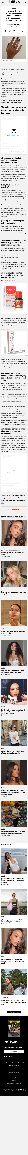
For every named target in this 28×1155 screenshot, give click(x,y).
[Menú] (2, 2)
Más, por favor (14, 1012)
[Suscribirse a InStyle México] (14, 1028)
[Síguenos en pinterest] (12, 1056)
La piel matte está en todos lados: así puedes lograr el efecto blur (13, 671)
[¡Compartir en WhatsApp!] (22, 31)
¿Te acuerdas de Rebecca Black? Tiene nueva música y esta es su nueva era (12, 880)
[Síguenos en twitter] (9, 1056)
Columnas (16, 1065)
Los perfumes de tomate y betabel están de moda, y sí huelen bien (13, 832)
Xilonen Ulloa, (10, 90)
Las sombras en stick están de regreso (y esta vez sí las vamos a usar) (12, 552)
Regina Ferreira (6, 884)
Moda (3, 1063)
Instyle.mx (15, 510)
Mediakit (14, 1077)
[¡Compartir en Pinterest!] (14, 31)
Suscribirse (14, 1051)
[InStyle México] (14, 2)
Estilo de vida (5, 997)
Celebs (3, 875)
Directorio (14, 1080)
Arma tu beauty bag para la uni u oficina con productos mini (12, 752)
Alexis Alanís (5, 715)
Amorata (23, 443)
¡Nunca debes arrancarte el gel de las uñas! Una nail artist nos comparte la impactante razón (14, 15)
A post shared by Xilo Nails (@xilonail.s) (14, 151)
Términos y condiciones (14, 1075)
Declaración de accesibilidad (14, 1083)
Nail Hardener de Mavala (14, 318)
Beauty (14, 8)
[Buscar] (25, 2)
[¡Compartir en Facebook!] (5, 31)
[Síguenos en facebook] (4, 1056)
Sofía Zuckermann (15, 24)
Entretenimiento (22, 1063)
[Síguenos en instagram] (7, 1056)
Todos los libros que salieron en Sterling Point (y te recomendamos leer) (13, 1002)
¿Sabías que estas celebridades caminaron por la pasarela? (12, 921)
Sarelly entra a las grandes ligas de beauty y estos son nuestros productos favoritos (13, 712)
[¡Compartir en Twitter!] (9, 31)
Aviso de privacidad (14, 1072)
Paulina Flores (6, 595)
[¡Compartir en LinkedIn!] (18, 31)
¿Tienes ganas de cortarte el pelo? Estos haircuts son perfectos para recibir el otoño (13, 792)
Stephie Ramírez (6, 556)
